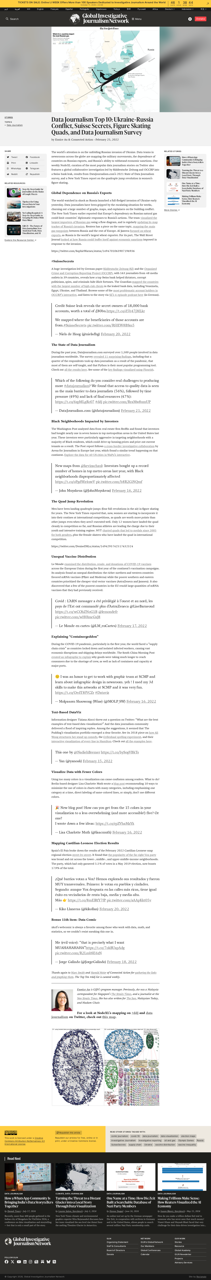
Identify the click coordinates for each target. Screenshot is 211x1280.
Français (54, 9)
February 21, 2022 (136, 410)
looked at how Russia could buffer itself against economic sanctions (101, 239)
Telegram (34, 168)
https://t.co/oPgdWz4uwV (75, 481)
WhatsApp (15, 168)
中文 (203, 9)
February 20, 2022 (116, 334)
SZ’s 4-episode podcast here (126, 295)
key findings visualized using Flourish (130, 369)
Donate (200, 18)
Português (84, 9)
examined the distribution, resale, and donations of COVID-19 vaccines (107, 564)
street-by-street (81, 855)
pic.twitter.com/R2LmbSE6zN (78, 953)
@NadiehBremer (87, 752)
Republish (34, 174)
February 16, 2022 (127, 490)
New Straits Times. (87, 998)
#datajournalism (76, 386)
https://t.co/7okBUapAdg (105, 948)
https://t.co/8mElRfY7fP (87, 900)
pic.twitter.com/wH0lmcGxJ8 (77, 617)
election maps (188, 1136)
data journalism (150, 1136)
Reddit (14, 174)
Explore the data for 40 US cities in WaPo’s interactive (97, 455)
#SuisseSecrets (75, 325)
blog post (119, 783)
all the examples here (138, 741)
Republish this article (69, 1132)
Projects (179, 1258)
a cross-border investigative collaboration (129, 446)
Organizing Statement (117, 1242)
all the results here (75, 369)
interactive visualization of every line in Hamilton (81, 741)
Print (13, 163)
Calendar (145, 1254)
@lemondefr (108, 611)
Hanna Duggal (116, 1211)
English (40, 9)
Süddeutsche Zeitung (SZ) (118, 269)
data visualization (169, 1136)
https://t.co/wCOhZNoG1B (76, 611)
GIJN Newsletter (183, 1254)
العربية (17, 9)
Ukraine (148, 1144)
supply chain (135, 1144)
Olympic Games (186, 1140)
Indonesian (187, 9)
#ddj (98, 402)
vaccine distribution (165, 1144)
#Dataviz (102, 692)
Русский (142, 9)
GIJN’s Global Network (152, 1242)
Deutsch (169, 9)
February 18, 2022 (122, 962)
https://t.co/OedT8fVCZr (74, 692)
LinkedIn (33, 163)
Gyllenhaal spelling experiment (122, 737)
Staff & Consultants (116, 1246)
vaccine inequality (187, 1144)
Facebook (34, 157)
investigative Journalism (123, 1140)
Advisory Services (183, 1262)
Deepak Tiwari (14, 1211)
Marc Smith (78, 972)
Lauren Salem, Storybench (70, 1211)
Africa (155, 9)
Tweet (14, 157)
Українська (101, 9)
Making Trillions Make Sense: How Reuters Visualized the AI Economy (179, 1202)
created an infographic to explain (71, 657)
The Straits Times (121, 994)
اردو (6, 9)
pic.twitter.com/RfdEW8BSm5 (111, 325)
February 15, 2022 (97, 761)
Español (69, 9)
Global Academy (183, 1250)
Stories (9, 117)
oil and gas (170, 1140)
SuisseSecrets (118, 1144)
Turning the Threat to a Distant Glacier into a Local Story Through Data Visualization (78, 1202)
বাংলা (28, 9)
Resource (179, 1246)
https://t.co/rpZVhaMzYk (115, 823)
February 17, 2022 (132, 626)
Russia (200, 1140)
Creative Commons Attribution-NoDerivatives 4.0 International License (25, 1141)
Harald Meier (98, 972)
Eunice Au (83, 989)
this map (109, 1017)
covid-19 (135, 1136)
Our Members (147, 1246)
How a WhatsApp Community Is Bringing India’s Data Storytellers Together (29, 1202)
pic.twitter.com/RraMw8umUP (127, 402)
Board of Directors (116, 1250)
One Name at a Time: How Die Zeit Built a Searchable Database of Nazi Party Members (131, 1202)
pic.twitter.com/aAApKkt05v (129, 900)
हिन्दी (129, 9)
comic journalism (119, 1136)
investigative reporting (150, 1140)
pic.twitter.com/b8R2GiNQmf (119, 481)
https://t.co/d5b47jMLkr (126, 311)
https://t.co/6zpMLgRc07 (74, 402)
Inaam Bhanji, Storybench (172, 1211)
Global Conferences (151, 1250)
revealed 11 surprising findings (112, 356)
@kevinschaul (91, 466)
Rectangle (201, 1276)
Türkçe (117, 9)
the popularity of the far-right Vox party (132, 855)
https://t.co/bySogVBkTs (120, 752)
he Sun (132, 998)
